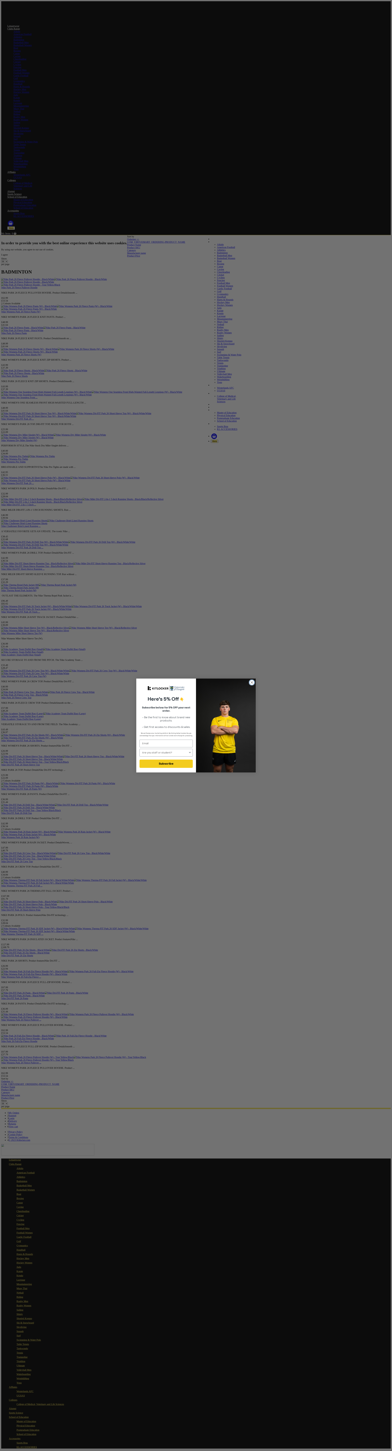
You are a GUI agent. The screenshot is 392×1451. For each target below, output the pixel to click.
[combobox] (165, 752)
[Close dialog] (251, 682)
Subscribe (166, 763)
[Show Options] (189, 752)
